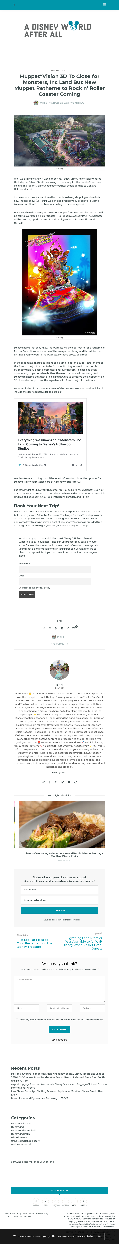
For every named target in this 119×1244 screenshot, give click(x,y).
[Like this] (74, 628)
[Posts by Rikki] (36, 103)
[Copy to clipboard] (67, 628)
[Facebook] (44, 628)
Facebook (33, 497)
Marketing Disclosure (22, 1216)
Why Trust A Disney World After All (19, 1213)
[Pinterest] (56, 628)
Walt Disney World (59, 71)
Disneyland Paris (20, 1134)
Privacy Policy (74, 920)
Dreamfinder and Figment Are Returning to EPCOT (39, 1098)
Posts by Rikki (58, 772)
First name (24, 563)
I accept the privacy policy (36, 587)
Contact (8, 1216)
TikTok (85, 497)
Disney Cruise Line (21, 1123)
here (35, 525)
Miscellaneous (19, 1137)
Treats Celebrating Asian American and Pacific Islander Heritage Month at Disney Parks (59, 855)
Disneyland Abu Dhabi (23, 1130)
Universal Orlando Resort (25, 1141)
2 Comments (61, 644)
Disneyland (17, 1127)
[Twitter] (50, 628)
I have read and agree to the (61, 920)
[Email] (62, 628)
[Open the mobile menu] (104, 5)
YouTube (47, 497)
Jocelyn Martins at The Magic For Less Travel (64, 515)
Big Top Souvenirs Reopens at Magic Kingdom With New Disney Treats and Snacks (57, 1073)
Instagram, (59, 497)
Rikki (44, 103)
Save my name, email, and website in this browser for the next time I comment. (61, 1020)
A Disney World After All (67, 481)
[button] (21, 827)
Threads (70, 497)
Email (21, 575)
